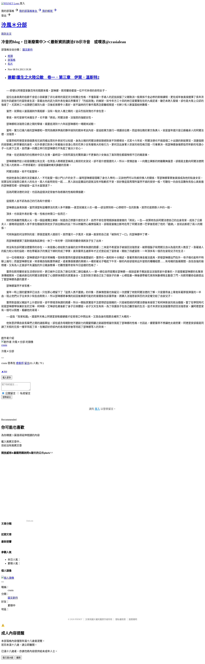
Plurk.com (29, 520)
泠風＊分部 (14, 25)
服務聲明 (133, 619)
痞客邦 (20, 363)
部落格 (11, 60)
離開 (18, 657)
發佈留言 (7, 397)
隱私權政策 (120, 619)
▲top (4, 371)
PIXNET (78, 619)
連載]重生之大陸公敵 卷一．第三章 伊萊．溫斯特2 (53, 77)
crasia (4, 345)
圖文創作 (27, 49)
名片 (10, 63)
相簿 (10, 56)
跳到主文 (6, 33)
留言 (26, 363)
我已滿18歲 (8, 657)
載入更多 (7, 377)
